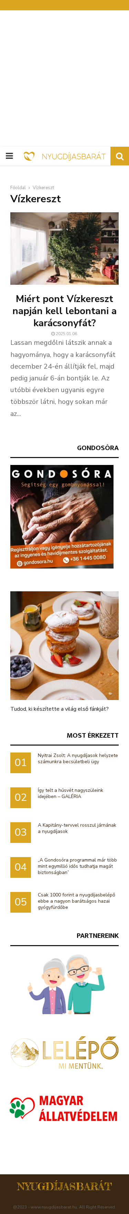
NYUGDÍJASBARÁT (64, 1186)
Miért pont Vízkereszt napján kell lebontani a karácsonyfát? (64, 311)
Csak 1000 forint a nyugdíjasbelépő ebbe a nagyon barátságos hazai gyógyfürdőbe (76, 901)
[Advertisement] (64, 78)
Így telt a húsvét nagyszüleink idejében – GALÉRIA (70, 793)
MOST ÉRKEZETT (93, 735)
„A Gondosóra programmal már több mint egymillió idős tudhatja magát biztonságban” (77, 866)
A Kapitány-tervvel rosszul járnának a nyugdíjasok (77, 828)
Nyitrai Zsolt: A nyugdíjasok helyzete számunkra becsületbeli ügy (78, 758)
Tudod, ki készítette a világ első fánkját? (59, 709)
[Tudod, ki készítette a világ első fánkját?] (64, 645)
